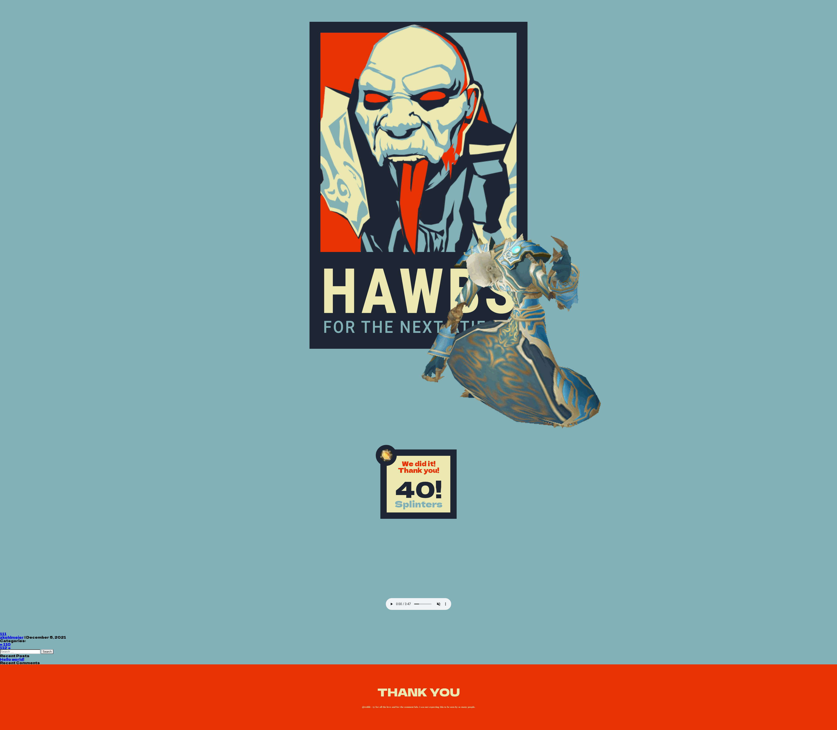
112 (5, 647)
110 (5, 644)
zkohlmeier (12, 637)
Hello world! (12, 659)
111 (3, 633)
